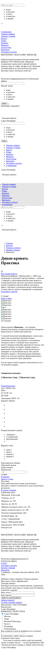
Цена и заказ (6, 298)
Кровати (4, 43)
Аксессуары (6, 47)
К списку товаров (8, 490)
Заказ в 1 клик (7, 479)
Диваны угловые (8, 36)
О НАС (4, 563)
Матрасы (5, 45)
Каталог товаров (8, 568)
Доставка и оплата (9, 52)
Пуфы (3, 41)
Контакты (5, 50)
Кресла (4, 38)
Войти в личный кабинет (11, 598)
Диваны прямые (8, 34)
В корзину (5, 477)
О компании (6, 32)
